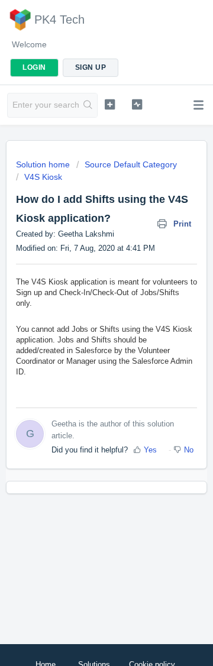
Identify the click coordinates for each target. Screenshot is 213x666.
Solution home (44, 164)
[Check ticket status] (137, 104)
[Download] (84, 325)
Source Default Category (131, 164)
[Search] (88, 105)
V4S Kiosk (43, 177)
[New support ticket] (109, 104)
